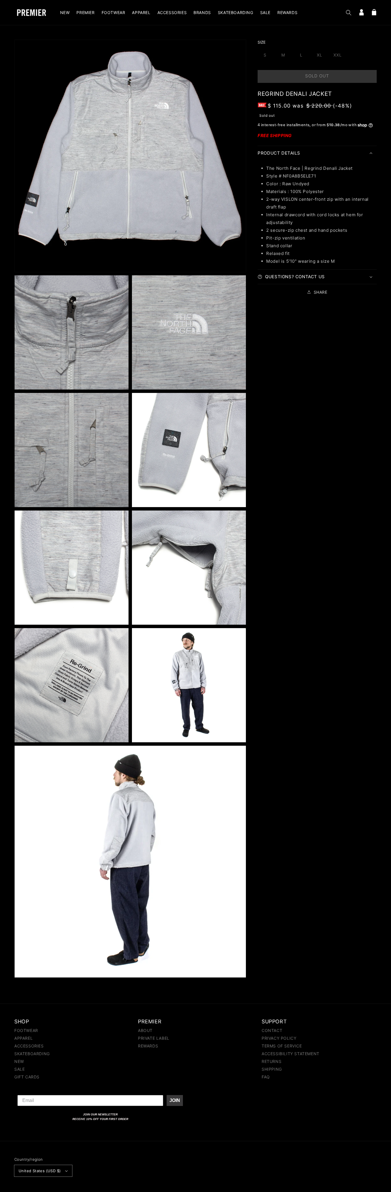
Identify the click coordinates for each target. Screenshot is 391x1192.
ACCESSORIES (29, 1045)
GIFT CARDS (27, 1076)
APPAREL (23, 1038)
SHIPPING (272, 1069)
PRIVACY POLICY (279, 1038)
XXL (337, 54)
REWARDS (148, 1045)
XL (319, 54)
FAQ (266, 1076)
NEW (19, 1061)
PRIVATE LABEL (153, 1038)
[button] (348, 12)
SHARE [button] (320, 292)
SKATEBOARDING (32, 1053)
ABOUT (145, 1031)
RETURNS (271, 1061)
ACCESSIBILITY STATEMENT (290, 1053)
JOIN (174, 1100)
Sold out (317, 76)
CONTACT (272, 1031)
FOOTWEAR (26, 1031)
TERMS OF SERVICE (282, 1045)
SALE (19, 1069)
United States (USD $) (40, 1170)
